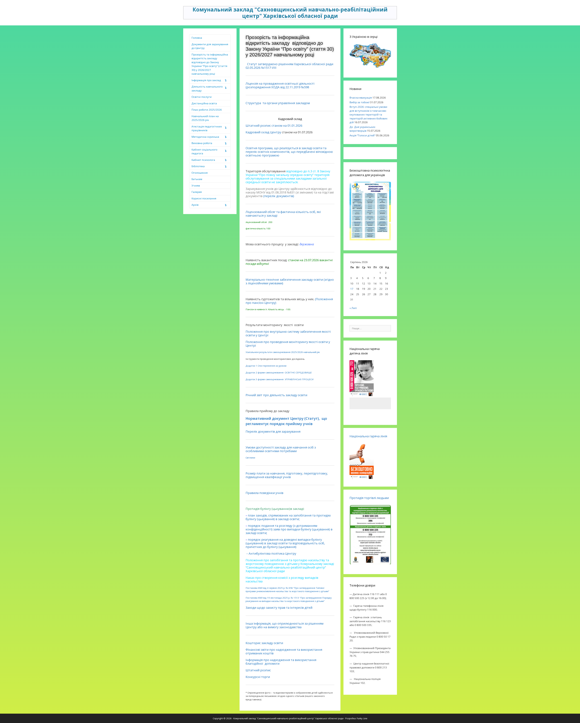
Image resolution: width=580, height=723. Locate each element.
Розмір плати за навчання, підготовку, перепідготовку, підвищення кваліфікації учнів (287, 475)
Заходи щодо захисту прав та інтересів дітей (279, 608)
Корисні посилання (204, 198)
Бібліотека (198, 166)
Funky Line (362, 718)
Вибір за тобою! (359, 102)
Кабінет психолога (203, 160)
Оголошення (200, 172)
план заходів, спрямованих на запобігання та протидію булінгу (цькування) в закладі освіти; (288, 517)
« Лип (353, 308)
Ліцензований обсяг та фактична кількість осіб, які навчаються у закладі (283, 214)
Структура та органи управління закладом (278, 103)
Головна (197, 37)
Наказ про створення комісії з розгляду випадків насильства (282, 579)
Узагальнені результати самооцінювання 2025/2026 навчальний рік (283, 352)
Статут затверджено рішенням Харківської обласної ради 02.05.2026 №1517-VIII (289, 66)
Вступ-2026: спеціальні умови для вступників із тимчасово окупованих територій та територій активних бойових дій (368, 114)
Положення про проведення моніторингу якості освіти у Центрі (288, 344)
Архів (195, 204)
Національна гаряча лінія (368, 436)
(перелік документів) (278, 196)
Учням (196, 185)
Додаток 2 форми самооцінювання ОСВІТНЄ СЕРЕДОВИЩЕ (279, 372)
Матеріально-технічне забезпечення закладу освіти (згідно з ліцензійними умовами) (290, 281)
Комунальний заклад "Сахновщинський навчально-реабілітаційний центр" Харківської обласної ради (290, 12)
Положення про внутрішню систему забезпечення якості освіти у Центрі (288, 333)
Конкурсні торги (258, 677)
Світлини (250, 457)
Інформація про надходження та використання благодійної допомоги (281, 662)
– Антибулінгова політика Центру (271, 553)
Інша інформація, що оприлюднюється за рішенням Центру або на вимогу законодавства (284, 625)
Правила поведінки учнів (264, 493)
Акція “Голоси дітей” (362, 135)
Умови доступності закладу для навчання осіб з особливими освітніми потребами (281, 449)
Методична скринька (205, 136)
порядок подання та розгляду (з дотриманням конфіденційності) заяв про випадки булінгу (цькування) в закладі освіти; (289, 529)
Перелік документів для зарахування (273, 431)
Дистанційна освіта (204, 103)
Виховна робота (202, 143)
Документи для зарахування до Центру (210, 46)
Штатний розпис (258, 670)
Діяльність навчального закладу (207, 88)
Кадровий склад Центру (263, 132)
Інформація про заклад (206, 80)
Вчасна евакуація (361, 97)
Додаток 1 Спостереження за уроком (266, 365)
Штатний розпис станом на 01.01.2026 (274, 125)
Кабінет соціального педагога (204, 151)
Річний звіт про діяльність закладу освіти (276, 395)
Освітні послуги (202, 97)
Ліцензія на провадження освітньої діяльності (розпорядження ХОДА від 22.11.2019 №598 (280, 85)
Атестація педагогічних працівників (207, 128)
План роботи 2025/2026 (207, 109)
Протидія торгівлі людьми (369, 498)
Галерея (197, 192)
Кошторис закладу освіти (264, 643)
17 (351, 289)
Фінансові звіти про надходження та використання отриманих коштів (284, 651)
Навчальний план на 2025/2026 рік (205, 118)
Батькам (197, 179)
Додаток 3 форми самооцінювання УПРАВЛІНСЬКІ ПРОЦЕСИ (279, 379)
